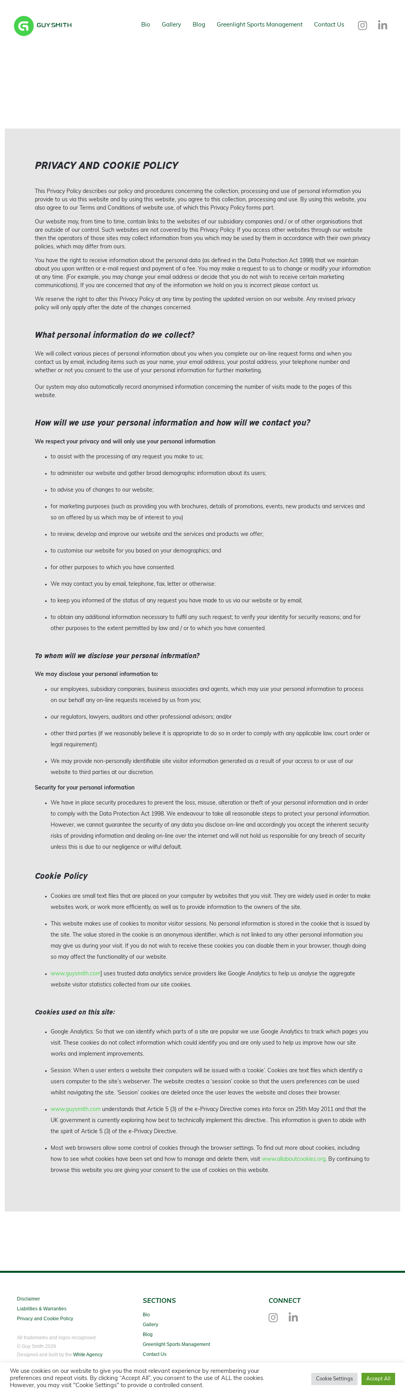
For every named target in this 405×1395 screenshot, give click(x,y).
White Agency (87, 1354)
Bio (145, 25)
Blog (199, 25)
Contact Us (329, 25)
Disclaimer (28, 1299)
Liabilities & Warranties (41, 1309)
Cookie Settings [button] (334, 1379)
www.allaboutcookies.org (294, 1159)
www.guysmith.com (75, 974)
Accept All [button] (378, 1379)
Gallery (171, 25)
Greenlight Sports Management (260, 25)
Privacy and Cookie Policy (45, 1318)
